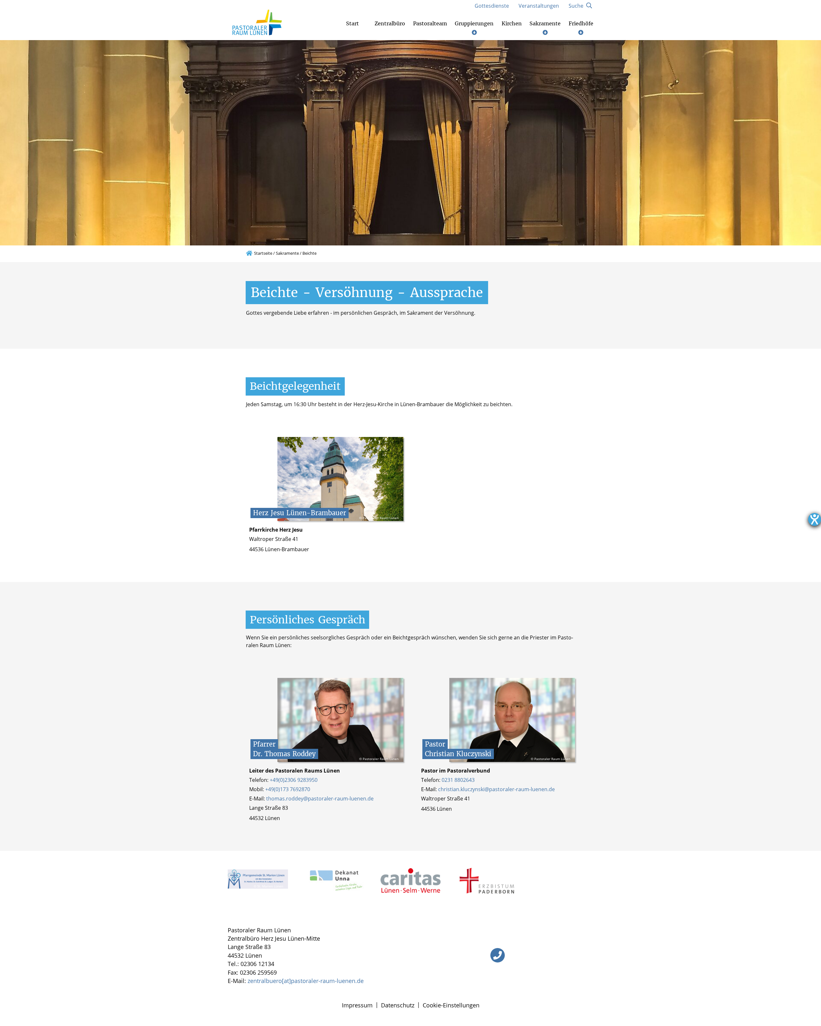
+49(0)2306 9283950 (293, 779)
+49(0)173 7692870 (287, 789)
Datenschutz (397, 1005)
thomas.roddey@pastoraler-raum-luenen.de (320, 798)
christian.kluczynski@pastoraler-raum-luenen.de (496, 789)
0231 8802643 (458, 779)
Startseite (263, 253)
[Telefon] (497, 955)
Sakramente (287, 253)
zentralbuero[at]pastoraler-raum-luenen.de (306, 981)
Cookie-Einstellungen (451, 1005)
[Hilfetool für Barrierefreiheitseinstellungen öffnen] (814, 519)
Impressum (357, 1005)
